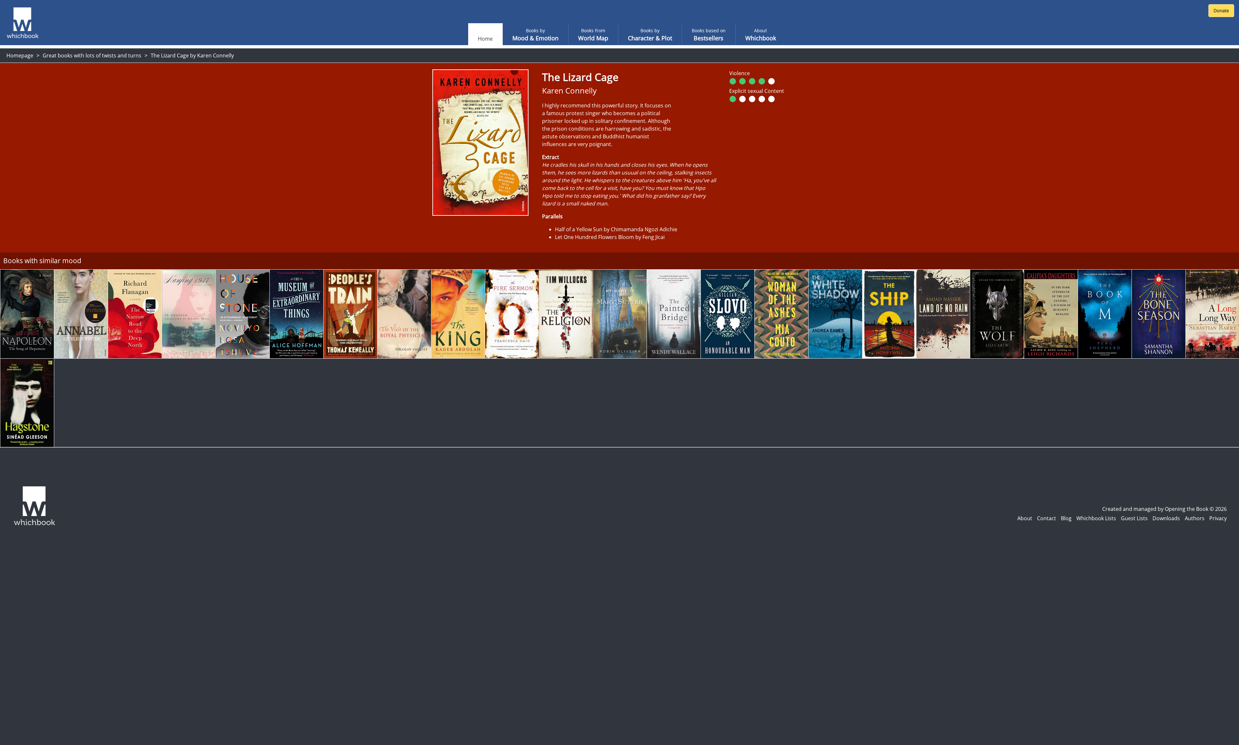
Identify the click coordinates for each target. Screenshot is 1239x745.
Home (485, 38)
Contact (1046, 518)
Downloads (1166, 518)
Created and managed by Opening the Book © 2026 (1164, 508)
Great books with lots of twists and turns (92, 55)
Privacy (1218, 518)
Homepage (19, 55)
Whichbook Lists (1096, 518)
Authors (1194, 518)
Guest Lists (1134, 518)
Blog (1066, 518)
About (1024, 518)
